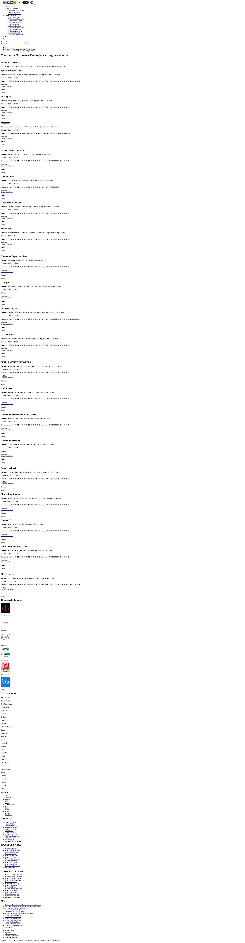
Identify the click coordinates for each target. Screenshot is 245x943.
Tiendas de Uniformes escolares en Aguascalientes (20, 49)
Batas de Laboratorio (11, 827)
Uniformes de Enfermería (16, 19)
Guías (6, 36)
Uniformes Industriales (15, 24)
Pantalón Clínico (10, 825)
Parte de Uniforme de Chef (13, 917)
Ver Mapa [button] (4, 84)
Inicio (6, 47)
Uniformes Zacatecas (11, 890)
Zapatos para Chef (10, 829)
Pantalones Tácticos (11, 834)
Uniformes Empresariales (16, 27)
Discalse (7, 799)
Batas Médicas (9, 831)
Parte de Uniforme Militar (12, 918)
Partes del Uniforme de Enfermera (15, 910)
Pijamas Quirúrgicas (11, 832)
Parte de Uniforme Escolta (12, 924)
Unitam (7, 810)
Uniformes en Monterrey (12, 892)
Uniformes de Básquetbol (16, 34)
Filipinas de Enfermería (12, 836)
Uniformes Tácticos (14, 22)
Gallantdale (8, 813)
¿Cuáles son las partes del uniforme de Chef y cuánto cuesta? (23, 905)
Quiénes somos (9, 930)
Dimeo (7, 811)
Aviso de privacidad (11, 937)
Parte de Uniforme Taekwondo (14, 925)
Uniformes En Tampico (12, 894)
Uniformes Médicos (14, 17)
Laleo (6, 796)
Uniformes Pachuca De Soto (13, 878)
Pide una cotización (10, 934)
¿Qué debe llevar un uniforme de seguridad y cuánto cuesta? (23, 906)
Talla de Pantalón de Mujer (13, 920)
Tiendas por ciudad (14, 12)
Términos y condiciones (12, 935)
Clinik (6, 808)
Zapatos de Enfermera (11, 822)
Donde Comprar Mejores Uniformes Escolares (19, 913)
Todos (12, 66)
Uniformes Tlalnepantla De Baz (14, 880)
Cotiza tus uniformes (7, 86)
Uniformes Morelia (10, 887)
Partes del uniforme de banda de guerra (16, 908)
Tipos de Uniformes (11, 15)
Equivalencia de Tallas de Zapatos (15, 911)
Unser (6, 806)
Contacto (7, 932)
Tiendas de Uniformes (11, 8)
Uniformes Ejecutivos (59, 66)
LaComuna (36, 940)
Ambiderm (8, 797)
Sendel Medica (9, 804)
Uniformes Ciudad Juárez (12, 885)
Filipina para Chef (10, 838)
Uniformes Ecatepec (11, 882)
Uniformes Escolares (14, 26)
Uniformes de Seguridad (15, 21)
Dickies (7, 801)
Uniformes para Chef (14, 29)
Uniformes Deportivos (15, 31)
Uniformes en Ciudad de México (14, 875)
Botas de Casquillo (10, 839)
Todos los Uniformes (14, 14)
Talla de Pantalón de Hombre (13, 915)
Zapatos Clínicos (10, 824)
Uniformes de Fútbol (14, 33)
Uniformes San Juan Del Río (13, 889)
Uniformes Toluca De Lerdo (13, 876)
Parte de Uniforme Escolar (13, 922)
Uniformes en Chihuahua (12, 895)
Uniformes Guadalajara (12, 883)
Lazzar (7, 803)
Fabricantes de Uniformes (16, 10)
